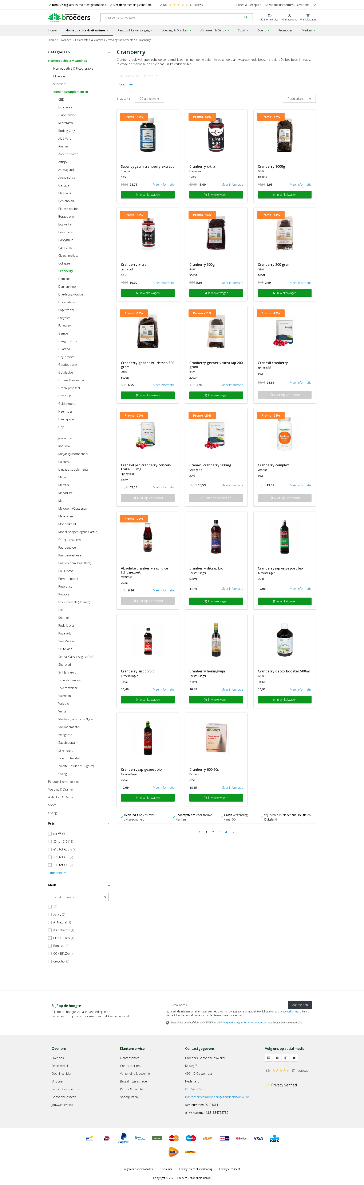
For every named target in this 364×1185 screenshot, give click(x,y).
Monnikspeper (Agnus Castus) (78, 532)
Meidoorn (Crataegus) (72, 508)
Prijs (79, 823)
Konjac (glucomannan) (73, 454)
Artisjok (63, 162)
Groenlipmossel (69, 388)
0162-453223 (194, 1089)
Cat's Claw (65, 248)
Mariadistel (65, 493)
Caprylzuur (65, 240)
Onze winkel (60, 1066)
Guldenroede (67, 404)
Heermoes (65, 411)
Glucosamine (67, 115)
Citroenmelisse (68, 256)
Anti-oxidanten (68, 154)
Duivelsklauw (66, 302)
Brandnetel (65, 232)
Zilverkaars (65, 750)
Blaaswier (64, 193)
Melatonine (66, 516)
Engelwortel (66, 310)
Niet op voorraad (285, 395)
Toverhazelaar (67, 688)
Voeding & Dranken (177, 30)
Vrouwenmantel (69, 727)
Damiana (64, 279)
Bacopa (63, 185)
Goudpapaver (67, 365)
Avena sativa (66, 177)
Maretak (64, 485)
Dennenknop (67, 287)
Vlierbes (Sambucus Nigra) (75, 719)
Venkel (62, 711)
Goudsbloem (67, 372)
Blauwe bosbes (68, 209)
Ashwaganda (66, 170)
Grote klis (64, 396)
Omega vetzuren (69, 540)
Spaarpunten (129, 1097)
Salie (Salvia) (66, 641)
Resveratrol (66, 123)
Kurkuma (64, 462)
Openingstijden (62, 1074)
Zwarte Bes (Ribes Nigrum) (76, 766)
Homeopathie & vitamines (87, 30)
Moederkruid (67, 524)
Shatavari (64, 665)
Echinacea (65, 107)
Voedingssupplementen (121, 40)
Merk (79, 885)
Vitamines (60, 84)
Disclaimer (166, 1169)
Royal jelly (64, 633)
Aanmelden (300, 1005)
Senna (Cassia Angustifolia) (76, 657)
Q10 (61, 610)
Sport (243, 30)
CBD (61, 99)
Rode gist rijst (67, 131)
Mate (61, 501)
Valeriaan (64, 696)
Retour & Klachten (132, 1089)
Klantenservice (129, 1058)
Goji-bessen (66, 357)
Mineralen (60, 76)
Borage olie (66, 217)
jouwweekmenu (62, 1105)
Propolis (64, 594)
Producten (65, 40)
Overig (263, 30)
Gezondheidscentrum (279, 5)
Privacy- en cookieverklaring (195, 1169)
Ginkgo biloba (67, 341)
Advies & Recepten (248, 5)
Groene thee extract (72, 380)
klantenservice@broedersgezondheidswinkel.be (217, 1097)
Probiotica (65, 586)
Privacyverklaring (230, 1022)
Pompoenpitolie (69, 579)
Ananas (63, 146)
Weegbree (65, 735)
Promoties (285, 30)
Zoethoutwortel (69, 758)
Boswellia (64, 224)
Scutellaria (65, 649)
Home (52, 30)
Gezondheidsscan (64, 1097)
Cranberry (65, 271)
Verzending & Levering (135, 1074)
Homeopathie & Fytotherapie (73, 68)
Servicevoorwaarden (255, 1022)
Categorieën (79, 52)
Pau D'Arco (65, 571)
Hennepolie (66, 419)
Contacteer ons (130, 1066)
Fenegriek (64, 326)
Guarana (64, 349)
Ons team (58, 1081)
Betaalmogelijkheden (134, 1081)
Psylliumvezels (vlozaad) (74, 602)
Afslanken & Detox (215, 30)
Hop (61, 427)
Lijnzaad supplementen (74, 469)
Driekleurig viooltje (70, 294)
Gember (64, 333)
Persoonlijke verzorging (135, 30)
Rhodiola (64, 618)
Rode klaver (66, 626)
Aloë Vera (64, 138)
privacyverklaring (288, 1011)
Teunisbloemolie (69, 680)
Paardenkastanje (69, 555)
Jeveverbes (65, 438)
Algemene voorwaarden (138, 1169)
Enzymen (64, 318)
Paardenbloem (68, 547)
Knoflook (64, 446)
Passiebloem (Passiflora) (74, 563)
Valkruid (63, 704)
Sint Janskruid (67, 672)
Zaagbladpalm (68, 743)
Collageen (65, 263)
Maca (62, 477)
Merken (309, 30)
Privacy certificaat (229, 1169)
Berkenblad (66, 201)
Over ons (303, 5)
